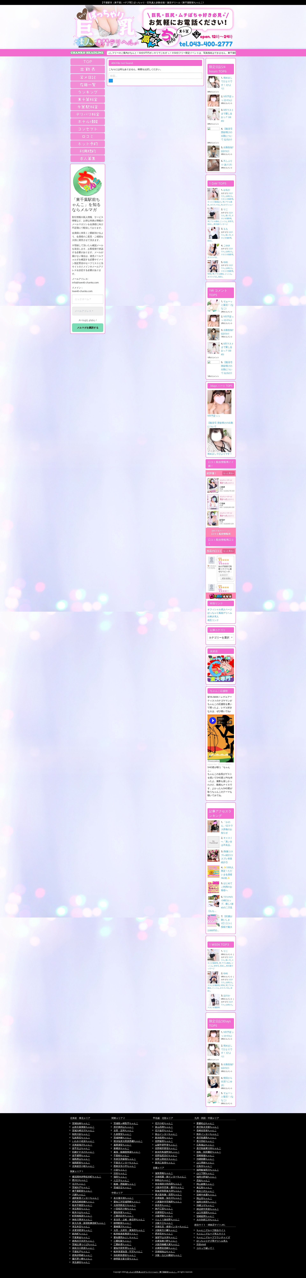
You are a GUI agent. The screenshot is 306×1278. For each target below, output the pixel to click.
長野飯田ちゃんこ (164, 1141)
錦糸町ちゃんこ (80, 1233)
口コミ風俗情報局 (221, 533)
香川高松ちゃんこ (205, 1141)
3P (223, 202)
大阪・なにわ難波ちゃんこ (168, 1255)
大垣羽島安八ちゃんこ (125, 1205)
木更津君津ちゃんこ (82, 1230)
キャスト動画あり (215, 202)
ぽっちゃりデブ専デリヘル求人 (212, 1240)
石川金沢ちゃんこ (164, 1130)
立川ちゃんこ (79, 1183)
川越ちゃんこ (79, 1194)
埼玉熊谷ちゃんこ (81, 1208)
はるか (226, 189)
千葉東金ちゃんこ (81, 1237)
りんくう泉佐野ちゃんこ (167, 1219)
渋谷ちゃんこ (120, 1173)
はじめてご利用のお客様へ (226, 887)
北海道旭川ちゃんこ (82, 1144)
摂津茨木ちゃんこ (164, 1233)
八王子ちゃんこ (121, 1180)
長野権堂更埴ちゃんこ (166, 1148)
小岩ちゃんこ (120, 1169)
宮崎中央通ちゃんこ (207, 1194)
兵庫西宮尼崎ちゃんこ (166, 1247)
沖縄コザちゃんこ (205, 1205)
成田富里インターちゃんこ (85, 1197)
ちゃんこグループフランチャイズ (213, 1237)
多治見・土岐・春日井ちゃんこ (129, 1219)
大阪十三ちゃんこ (164, 1222)
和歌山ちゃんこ (163, 1180)
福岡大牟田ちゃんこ (207, 1201)
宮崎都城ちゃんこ (205, 1155)
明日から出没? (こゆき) (226, 1081)
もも (225, 228)
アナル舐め (214, 221)
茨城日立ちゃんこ (122, 1187)
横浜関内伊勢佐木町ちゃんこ (86, 1176)
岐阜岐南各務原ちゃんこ (126, 1233)
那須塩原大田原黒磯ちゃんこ (128, 1141)
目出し (210, 224)
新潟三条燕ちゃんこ (165, 1162)
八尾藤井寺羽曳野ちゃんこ (168, 1201)
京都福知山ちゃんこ (165, 1251)
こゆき (226, 245)
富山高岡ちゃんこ (164, 1126)
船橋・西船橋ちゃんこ (125, 1183)
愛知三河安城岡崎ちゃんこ (127, 1201)
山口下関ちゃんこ (205, 1173)
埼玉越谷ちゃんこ (81, 1262)
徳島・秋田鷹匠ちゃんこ (209, 1151)
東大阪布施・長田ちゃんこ (168, 1194)
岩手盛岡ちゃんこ (81, 1155)
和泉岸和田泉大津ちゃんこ (168, 1190)
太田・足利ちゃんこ (124, 1130)
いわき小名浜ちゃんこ (83, 1141)
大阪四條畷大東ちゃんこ (167, 1244)
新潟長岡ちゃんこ (164, 1137)
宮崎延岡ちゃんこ (205, 1216)
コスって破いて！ (205, 1247)
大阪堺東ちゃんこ (164, 1215)
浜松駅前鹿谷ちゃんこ (125, 1255)
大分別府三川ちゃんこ (208, 1219)
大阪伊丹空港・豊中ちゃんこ (169, 1187)
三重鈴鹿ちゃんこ (122, 1244)
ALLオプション (227, 204)
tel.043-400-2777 (206, 44)
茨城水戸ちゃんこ (81, 1187)
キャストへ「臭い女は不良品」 (226, 841)
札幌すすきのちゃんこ (83, 1151)
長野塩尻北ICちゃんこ (166, 1155)
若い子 (228, 215)
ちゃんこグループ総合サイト (211, 1230)
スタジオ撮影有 (227, 199)
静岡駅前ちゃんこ (122, 1222)
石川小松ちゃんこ (164, 1123)
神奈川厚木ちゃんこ (82, 1219)
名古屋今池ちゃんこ (124, 1197)
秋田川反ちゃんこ (81, 1134)
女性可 (230, 221)
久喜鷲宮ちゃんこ (122, 1134)
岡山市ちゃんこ (204, 1198)
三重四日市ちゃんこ (124, 1215)
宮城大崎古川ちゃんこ (83, 1130)
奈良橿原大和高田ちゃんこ (168, 1183)
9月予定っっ (214, 415)
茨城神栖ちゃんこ (122, 1137)
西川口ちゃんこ (80, 1180)
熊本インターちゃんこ (208, 1134)
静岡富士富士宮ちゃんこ (126, 1258)
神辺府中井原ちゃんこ (208, 1208)
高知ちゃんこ (203, 1180)
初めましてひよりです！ (220, 453)
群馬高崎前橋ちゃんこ (83, 1201)
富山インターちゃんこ (166, 1134)
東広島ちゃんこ (204, 1187)
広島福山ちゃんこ (205, 1144)
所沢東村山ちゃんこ (124, 1126)
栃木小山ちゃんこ (81, 1212)
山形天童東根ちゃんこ (83, 1126)
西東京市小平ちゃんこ (125, 1166)
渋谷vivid (201, 1244)
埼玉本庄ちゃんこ (81, 1226)
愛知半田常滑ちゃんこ (125, 1247)
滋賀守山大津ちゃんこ (166, 1237)
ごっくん (223, 221)
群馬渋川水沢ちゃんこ (83, 1240)
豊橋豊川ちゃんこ (122, 1226)
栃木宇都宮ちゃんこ (82, 1205)
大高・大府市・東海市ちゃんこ (129, 1230)
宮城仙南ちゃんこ (81, 1123)
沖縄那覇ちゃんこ (205, 1158)
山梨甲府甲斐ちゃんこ (166, 1144)
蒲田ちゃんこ (120, 1176)
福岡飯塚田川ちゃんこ (208, 1169)
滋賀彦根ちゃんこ (164, 1173)
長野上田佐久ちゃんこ (166, 1158)
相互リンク (213, 620)
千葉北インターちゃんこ (126, 1162)
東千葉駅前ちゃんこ (82, 1190)
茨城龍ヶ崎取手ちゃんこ (126, 1123)
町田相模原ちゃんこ (82, 1215)
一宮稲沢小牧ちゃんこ (125, 1208)
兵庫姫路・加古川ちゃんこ (168, 1197)
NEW (209, 274)
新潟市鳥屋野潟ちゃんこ (167, 1151)
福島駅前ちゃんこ (81, 1162)
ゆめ (225, 261)
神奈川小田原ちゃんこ (83, 1247)
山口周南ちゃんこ (205, 1162)
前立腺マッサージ (221, 224)
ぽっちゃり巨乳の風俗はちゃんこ (230, 764)
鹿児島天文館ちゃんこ (208, 1126)
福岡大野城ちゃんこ (207, 1176)
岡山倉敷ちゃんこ (205, 1183)
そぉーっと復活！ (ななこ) (227, 305)
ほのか (226, 995)
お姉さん (229, 196)
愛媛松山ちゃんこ (205, 1123)
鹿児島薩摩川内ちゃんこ (209, 1148)
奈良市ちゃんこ (163, 1205)
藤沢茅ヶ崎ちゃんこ (82, 1258)
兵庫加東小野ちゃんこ (166, 1240)
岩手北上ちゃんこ (81, 1148)
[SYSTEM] (87, 99)
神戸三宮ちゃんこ (164, 1208)
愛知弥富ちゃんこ (122, 1212)
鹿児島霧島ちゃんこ (207, 1137)
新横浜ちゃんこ (121, 1148)
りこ (225, 209)
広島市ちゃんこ (204, 1166)
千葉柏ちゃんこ (121, 1155)
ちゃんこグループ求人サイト (211, 1233)
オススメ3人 (215, 204)
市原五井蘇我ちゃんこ (125, 1158)
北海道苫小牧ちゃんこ (83, 1166)
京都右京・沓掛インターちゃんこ (172, 1226)
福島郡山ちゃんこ (81, 1158)
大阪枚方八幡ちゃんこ (166, 1230)
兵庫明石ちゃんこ (164, 1212)
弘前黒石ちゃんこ (81, 1137)
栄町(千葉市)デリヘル (220, 530)
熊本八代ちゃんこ (205, 1191)
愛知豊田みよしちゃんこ (126, 1237)
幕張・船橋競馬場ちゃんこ (127, 1151)
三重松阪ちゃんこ (122, 1240)
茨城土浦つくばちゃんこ (84, 1244)
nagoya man (212, 764)
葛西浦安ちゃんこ (122, 1144)
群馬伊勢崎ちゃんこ (82, 1255)
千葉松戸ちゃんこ (81, 1251)
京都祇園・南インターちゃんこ (170, 1176)
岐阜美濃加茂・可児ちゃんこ (128, 1251)
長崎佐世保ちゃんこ (207, 1130)
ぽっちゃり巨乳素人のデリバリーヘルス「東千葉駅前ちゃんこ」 (151, 1272)
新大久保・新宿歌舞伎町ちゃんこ (89, 1222)
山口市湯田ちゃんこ (207, 1212)
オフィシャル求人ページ (220, 609)
